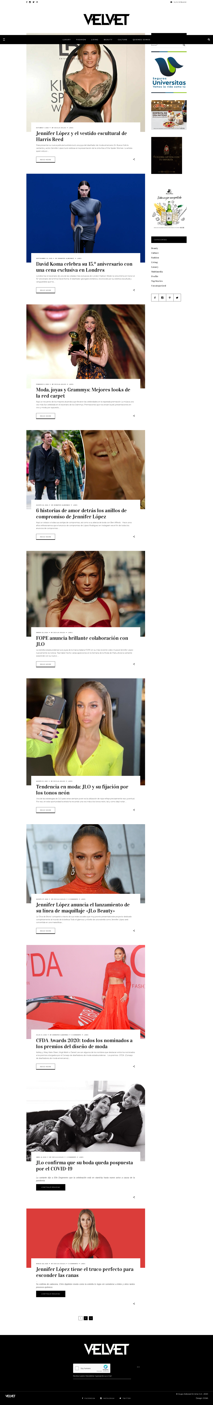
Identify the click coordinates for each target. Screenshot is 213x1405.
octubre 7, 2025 (42, 128)
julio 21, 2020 (41, 1035)
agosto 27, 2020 (42, 899)
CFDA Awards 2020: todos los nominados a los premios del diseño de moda (84, 1043)
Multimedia (157, 271)
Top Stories (157, 281)
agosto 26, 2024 (42, 505)
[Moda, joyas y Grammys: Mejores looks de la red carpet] (85, 346)
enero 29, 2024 (42, 632)
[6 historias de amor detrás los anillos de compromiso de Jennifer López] (85, 469)
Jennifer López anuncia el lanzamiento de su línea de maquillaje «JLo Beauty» (83, 907)
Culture (155, 253)
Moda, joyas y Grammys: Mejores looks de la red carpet (83, 392)
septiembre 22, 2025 (44, 258)
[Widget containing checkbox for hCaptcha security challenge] (91, 1368)
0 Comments (73, 899)
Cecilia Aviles (60, 128)
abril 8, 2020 (41, 1157)
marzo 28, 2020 (42, 1263)
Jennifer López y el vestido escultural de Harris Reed (81, 136)
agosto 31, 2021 (42, 781)
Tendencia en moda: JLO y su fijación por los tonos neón (82, 789)
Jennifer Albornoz (66, 258)
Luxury (154, 267)
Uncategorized (158, 285)
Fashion (155, 257)
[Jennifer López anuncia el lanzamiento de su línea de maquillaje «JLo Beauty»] (85, 863)
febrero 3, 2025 (42, 384)
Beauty (154, 248)
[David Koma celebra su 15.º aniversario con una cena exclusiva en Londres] (85, 218)
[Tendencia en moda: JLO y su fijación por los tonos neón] (85, 731)
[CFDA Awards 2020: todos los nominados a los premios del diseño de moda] (85, 992)
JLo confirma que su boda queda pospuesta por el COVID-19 (84, 1165)
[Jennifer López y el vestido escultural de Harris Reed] (85, 82)
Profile (154, 276)
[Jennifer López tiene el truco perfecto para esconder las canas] (85, 1238)
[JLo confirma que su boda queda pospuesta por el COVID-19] (85, 1121)
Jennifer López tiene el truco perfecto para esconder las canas (84, 1272)
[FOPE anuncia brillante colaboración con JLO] (85, 594)
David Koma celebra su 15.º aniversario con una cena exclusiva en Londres (84, 267)
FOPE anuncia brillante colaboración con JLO (82, 641)
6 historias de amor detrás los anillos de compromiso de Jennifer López (81, 513)
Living (154, 262)
